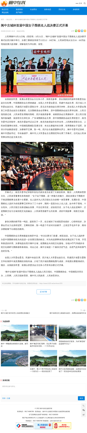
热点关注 (5, 9)
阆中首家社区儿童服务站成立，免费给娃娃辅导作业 (68, 313)
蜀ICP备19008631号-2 (29, 418)
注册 (8, 398)
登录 (3, 398)
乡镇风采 (76, 9)
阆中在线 (43, 408)
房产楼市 (19, 12)
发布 (81, 398)
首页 (2, 19)
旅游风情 (19, 9)
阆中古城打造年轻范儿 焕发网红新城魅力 (15, 313)
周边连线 (5, 12)
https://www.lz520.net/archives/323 (50, 283)
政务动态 (47, 9)
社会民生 (33, 9)
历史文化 (62, 9)
